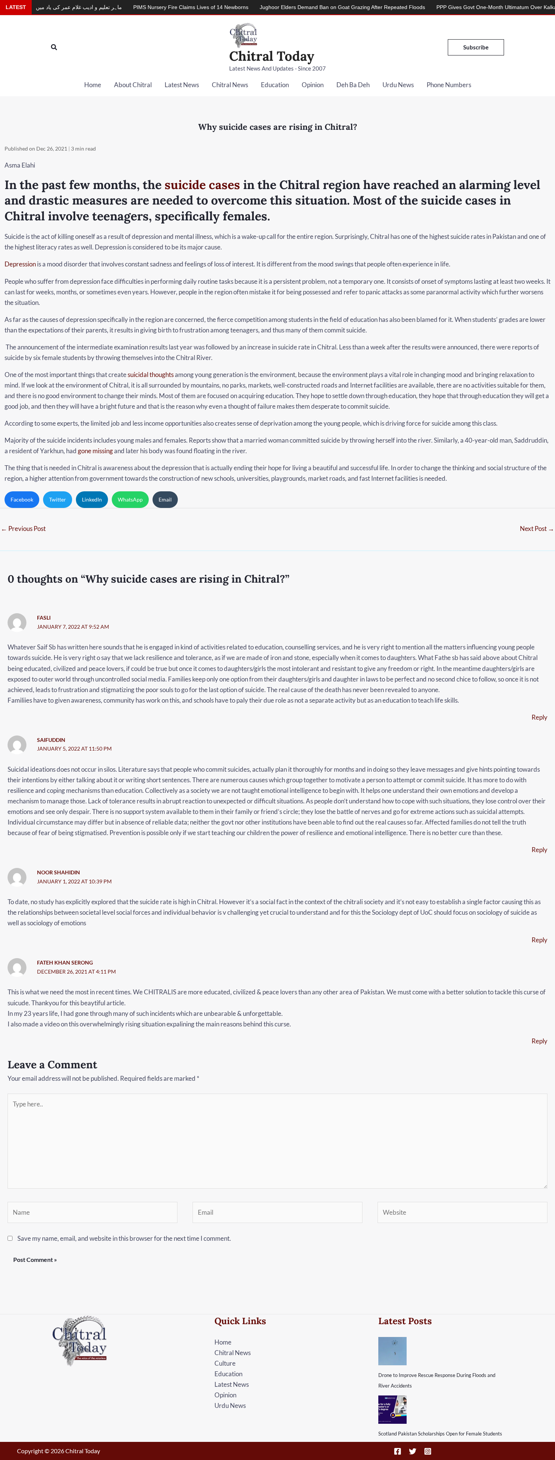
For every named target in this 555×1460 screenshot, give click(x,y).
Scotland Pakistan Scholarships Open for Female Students (440, 1434)
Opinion (313, 85)
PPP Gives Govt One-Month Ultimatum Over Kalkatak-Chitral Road (473, 7)
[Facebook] (397, 1451)
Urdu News (398, 85)
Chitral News (230, 85)
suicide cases (202, 184)
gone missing (95, 451)
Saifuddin (51, 740)
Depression (20, 264)
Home (92, 85)
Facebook (22, 499)
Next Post (537, 528)
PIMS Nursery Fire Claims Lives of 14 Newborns (148, 7)
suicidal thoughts (151, 374)
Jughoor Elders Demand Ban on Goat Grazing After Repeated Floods (299, 7)
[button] (54, 47)
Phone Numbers (449, 85)
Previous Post (23, 528)
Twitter (57, 499)
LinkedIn (92, 499)
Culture (225, 1363)
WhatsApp (130, 499)
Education (275, 85)
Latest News (182, 85)
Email (165, 499)
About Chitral (133, 85)
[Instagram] (428, 1451)
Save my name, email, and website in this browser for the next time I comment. (124, 1238)
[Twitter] (412, 1451)
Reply (539, 717)
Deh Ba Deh (353, 85)
